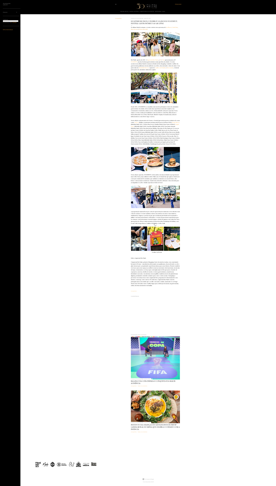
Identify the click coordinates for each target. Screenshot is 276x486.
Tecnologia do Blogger (149, 479)
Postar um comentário (142, 385)
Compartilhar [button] (118, 18)
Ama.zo (137, 122)
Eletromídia (170, 67)
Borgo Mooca (176, 122)
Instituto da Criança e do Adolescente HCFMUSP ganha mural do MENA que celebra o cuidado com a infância (155, 427)
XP (160, 60)
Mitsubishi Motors (144, 67)
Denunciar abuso (8, 29)
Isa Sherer (169, 27)
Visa (163, 60)
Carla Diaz (175, 27)
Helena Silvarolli (143, 29)
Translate (14, 22)
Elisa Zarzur (134, 29)
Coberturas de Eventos (147, 11)
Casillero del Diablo (160, 67)
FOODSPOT (134, 62)
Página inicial (124, 11)
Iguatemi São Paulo (153, 60)
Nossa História (134, 11)
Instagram (158, 11)
